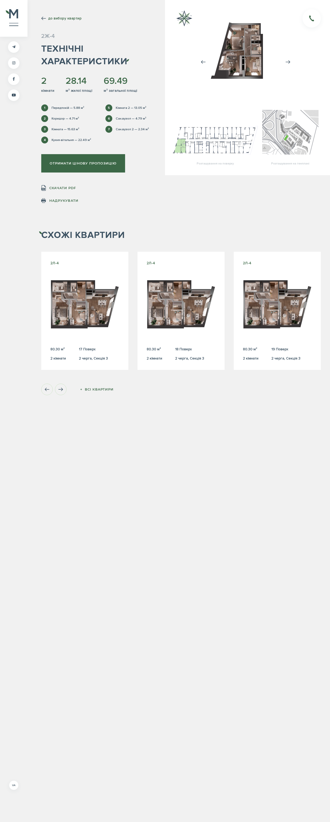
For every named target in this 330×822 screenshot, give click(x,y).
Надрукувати (63, 201)
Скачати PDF (62, 188)
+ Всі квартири (96, 389)
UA (13, 785)
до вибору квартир (65, 18)
